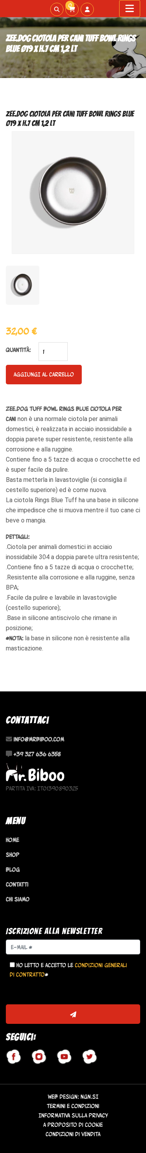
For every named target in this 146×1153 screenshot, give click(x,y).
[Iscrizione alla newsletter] (73, 1014)
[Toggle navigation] (129, 8)
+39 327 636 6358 (37, 754)
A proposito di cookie (73, 1124)
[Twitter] (89, 1057)
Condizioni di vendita (73, 1134)
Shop (12, 854)
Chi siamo (18, 899)
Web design (62, 1096)
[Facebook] (13, 1057)
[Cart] (72, 9)
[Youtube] (64, 1057)
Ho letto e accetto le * (68, 970)
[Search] (56, 9)
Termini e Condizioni (73, 1106)
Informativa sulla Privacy (73, 1115)
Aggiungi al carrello (44, 374)
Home (12, 840)
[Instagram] (39, 1057)
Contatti (17, 884)
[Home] (35, 771)
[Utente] (87, 9)
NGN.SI (90, 1096)
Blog (13, 869)
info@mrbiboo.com (39, 739)
